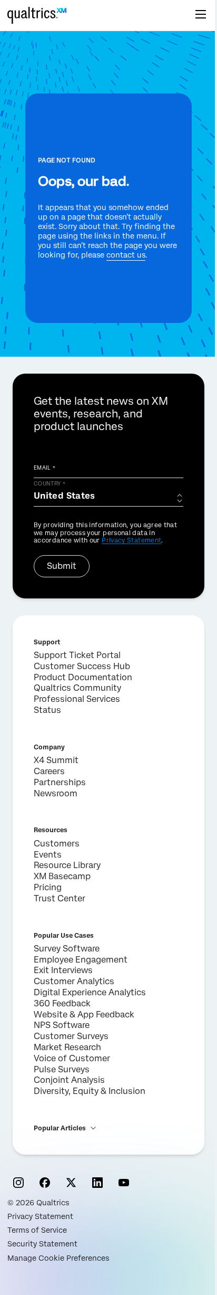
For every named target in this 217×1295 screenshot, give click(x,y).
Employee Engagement (80, 960)
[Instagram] (18, 1183)
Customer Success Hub (82, 666)
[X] (71, 1183)
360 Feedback (62, 1003)
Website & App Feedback (84, 1015)
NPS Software (62, 1025)
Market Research (67, 1047)
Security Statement (42, 1244)
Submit (61, 566)
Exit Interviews (63, 970)
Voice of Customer (72, 1058)
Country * (49, 483)
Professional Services (77, 699)
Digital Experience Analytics (90, 992)
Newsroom (55, 793)
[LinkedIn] (97, 1183)
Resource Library (67, 865)
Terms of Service (37, 1230)
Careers (49, 771)
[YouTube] (124, 1183)
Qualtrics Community (77, 688)
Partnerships (60, 782)
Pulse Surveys (62, 1069)
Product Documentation (83, 677)
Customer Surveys (71, 1036)
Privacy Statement (131, 540)
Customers (57, 844)
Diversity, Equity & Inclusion (89, 1091)
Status (47, 710)
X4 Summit (56, 760)
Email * (45, 467)
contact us (125, 255)
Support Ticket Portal (77, 655)
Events (48, 855)
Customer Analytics (74, 981)
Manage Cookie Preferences (58, 1258)
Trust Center (59, 898)
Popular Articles (60, 1128)
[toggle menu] (201, 15)
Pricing (48, 887)
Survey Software (67, 949)
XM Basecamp (62, 876)
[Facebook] (45, 1183)
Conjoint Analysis (69, 1080)
